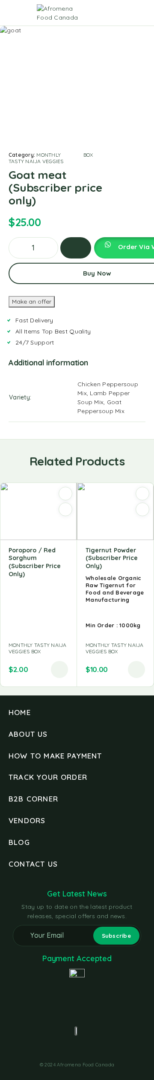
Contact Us (33, 863)
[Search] (100, 13)
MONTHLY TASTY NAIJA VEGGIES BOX (51, 158)
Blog (19, 842)
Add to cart (75, 248)
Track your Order (48, 777)
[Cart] (141, 13)
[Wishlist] (127, 13)
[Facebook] (61, 1050)
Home (20, 712)
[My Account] (113, 13)
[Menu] (18, 13)
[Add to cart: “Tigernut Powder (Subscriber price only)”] (136, 669)
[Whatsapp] (92, 1050)
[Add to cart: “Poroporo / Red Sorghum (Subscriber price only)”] (59, 669)
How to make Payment (55, 755)
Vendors (27, 820)
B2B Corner (33, 798)
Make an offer (31, 301)
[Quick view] (65, 509)
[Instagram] (77, 1050)
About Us (28, 734)
